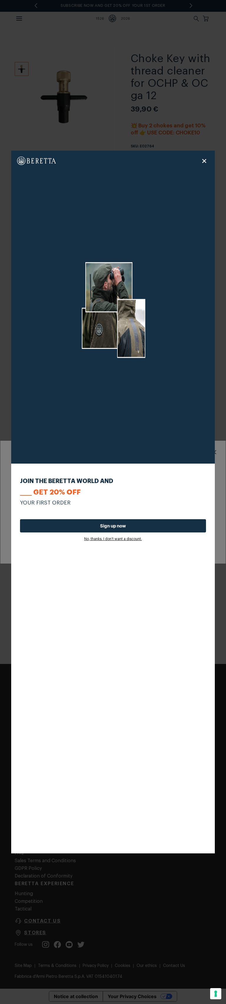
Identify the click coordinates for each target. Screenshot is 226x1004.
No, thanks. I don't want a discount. (113, 539)
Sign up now (113, 526)
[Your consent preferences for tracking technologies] (215, 993)
